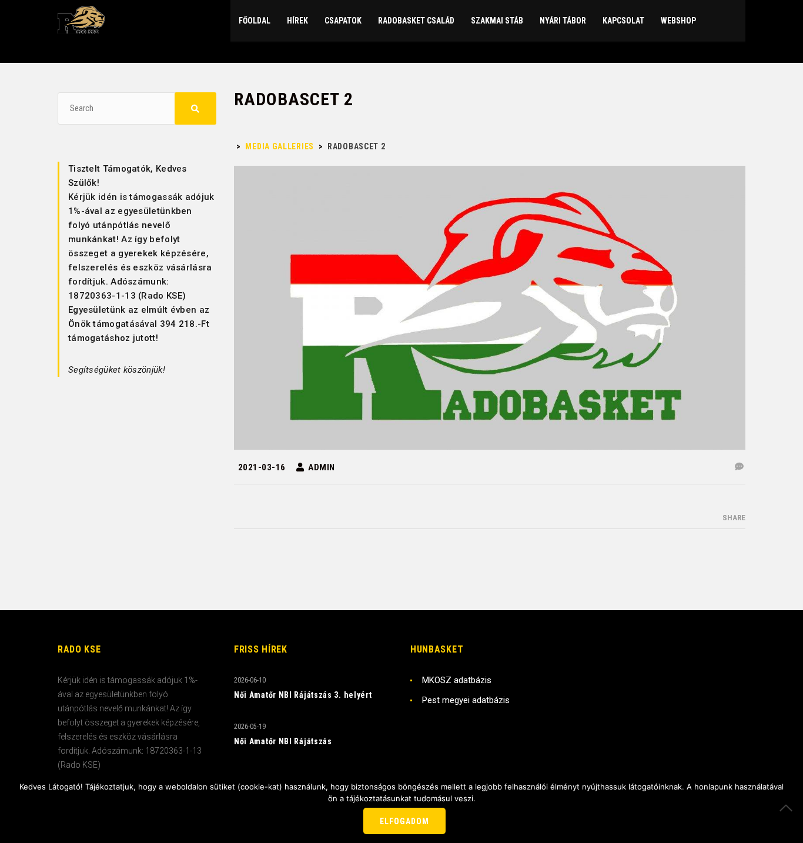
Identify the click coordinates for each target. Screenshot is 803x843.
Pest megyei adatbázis (466, 700)
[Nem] (788, 808)
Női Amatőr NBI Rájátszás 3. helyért (303, 695)
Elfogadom (404, 821)
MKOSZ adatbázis (456, 680)
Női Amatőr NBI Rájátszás (283, 741)
